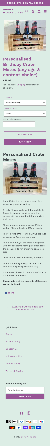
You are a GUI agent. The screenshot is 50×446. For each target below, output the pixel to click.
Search (9, 334)
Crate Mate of (10, 108)
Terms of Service (14, 371)
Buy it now (25, 142)
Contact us (12, 349)
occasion (8, 97)
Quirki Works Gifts (13, 11)
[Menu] (45, 11)
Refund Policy (13, 363)
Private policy (13, 341)
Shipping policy (14, 356)
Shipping (21, 85)
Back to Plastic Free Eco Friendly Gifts (27, 308)
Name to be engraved (12, 119)
